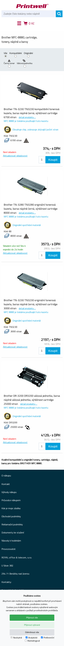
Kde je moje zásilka (10, 508)
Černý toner (9, 63)
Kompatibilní (15, 53)
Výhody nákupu (9, 492)
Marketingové (34, 640)
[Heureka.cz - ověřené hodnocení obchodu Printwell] (43, 27)
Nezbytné (17, 637)
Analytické (32, 637)
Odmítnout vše (32, 632)
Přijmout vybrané (32, 625)
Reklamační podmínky (12, 524)
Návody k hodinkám (11, 540)
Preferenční (49, 637)
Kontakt (5, 484)
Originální (28, 53)
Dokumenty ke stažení (12, 532)
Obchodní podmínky (11, 516)
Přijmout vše (32, 617)
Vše (5, 53)
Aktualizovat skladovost (15, 155)
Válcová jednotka (25, 63)
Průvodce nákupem (11, 500)
